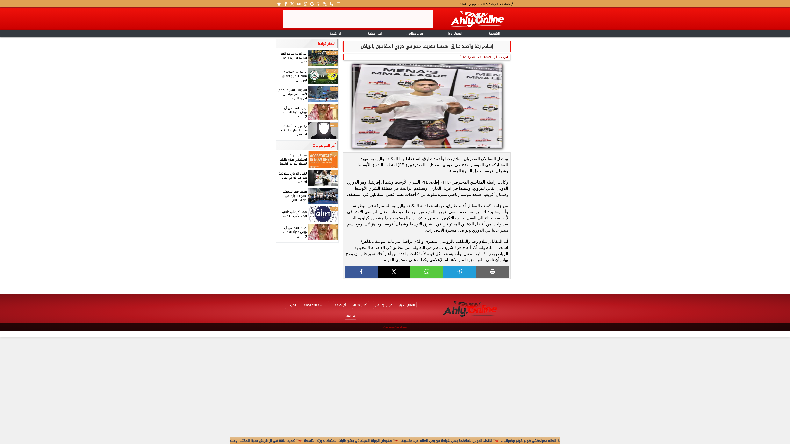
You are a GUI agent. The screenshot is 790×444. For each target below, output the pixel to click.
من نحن (350, 315)
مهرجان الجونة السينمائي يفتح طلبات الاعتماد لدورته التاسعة (372, 440)
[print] (492, 272)
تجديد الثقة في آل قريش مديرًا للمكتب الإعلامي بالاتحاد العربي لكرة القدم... (265, 440)
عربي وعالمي (414, 33)
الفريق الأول (455, 33)
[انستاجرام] (305, 3)
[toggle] (295, 33)
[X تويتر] (292, 3)
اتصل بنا (291, 305)
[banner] (358, 19)
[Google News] (312, 3)
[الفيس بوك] (285, 3)
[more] (338, 3)
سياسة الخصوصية (315, 305)
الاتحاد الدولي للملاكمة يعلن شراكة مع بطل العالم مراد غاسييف (471, 440)
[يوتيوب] (298, 3)
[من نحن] (331, 3)
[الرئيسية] (279, 3)
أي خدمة (335, 33)
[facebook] (361, 272)
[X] (394, 272)
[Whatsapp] (318, 3)
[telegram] (459, 272)
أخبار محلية (375, 33)
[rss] (325, 3)
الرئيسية (494, 33)
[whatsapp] (426, 272)
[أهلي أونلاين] (477, 20)
